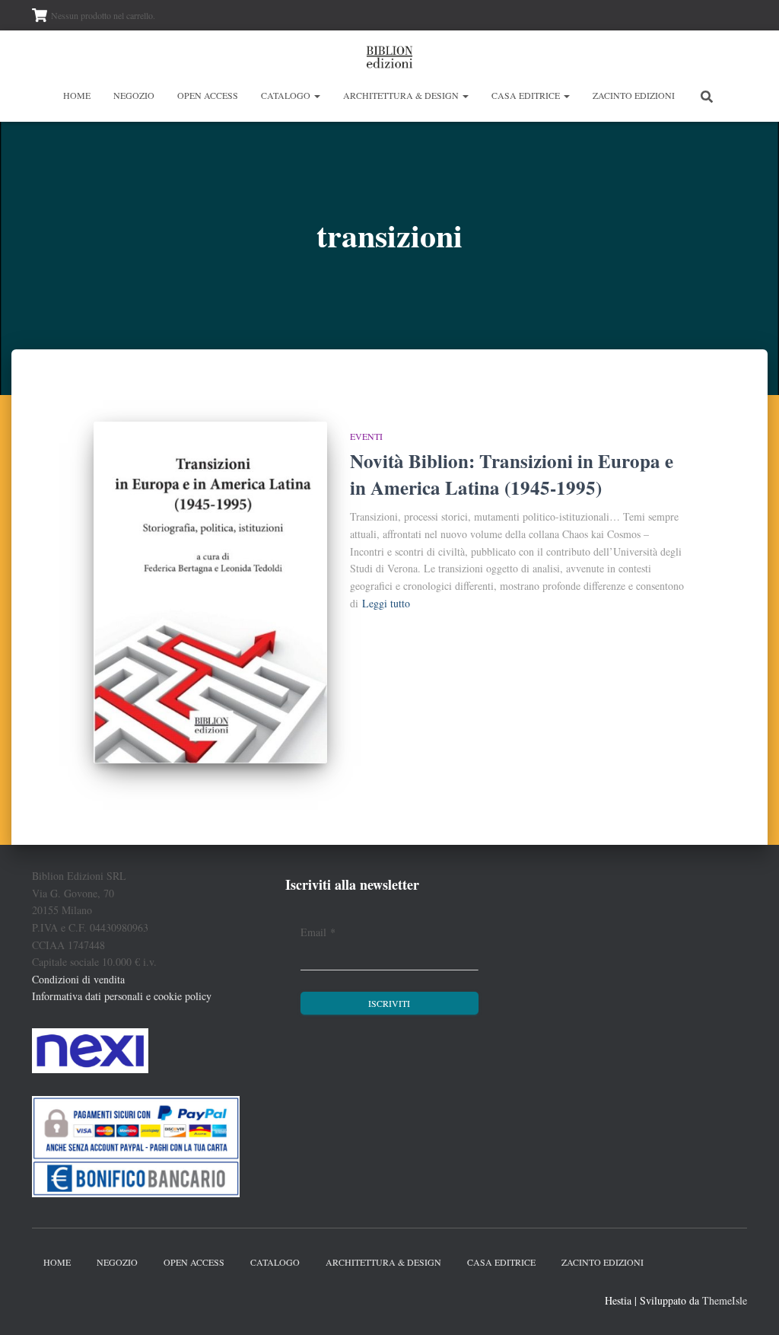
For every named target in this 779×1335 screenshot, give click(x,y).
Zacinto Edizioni (634, 95)
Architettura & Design (402, 95)
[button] (316, 95)
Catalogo (287, 95)
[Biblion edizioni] (389, 57)
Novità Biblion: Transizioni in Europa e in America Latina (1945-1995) (511, 474)
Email (317, 932)
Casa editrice (526, 95)
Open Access (207, 95)
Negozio (133, 95)
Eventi (366, 436)
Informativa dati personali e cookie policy (121, 996)
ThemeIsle (724, 1300)
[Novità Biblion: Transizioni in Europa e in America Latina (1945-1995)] (210, 592)
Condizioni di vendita (78, 979)
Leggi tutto (386, 603)
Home (77, 95)
